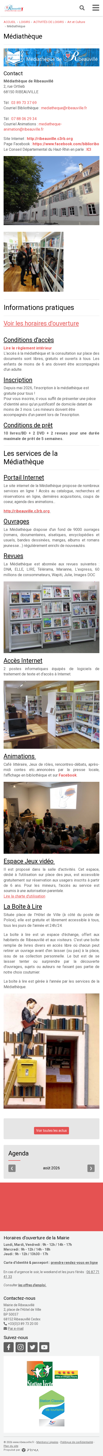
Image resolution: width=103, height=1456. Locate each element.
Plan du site (11, 1446)
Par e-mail (15, 1328)
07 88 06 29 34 (24, 118)
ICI (88, 149)
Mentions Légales (47, 1442)
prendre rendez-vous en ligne (74, 1263)
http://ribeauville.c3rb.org (27, 511)
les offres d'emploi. (32, 1285)
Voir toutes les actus (51, 1130)
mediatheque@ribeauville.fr (64, 108)
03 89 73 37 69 (24, 102)
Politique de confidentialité (76, 1442)
